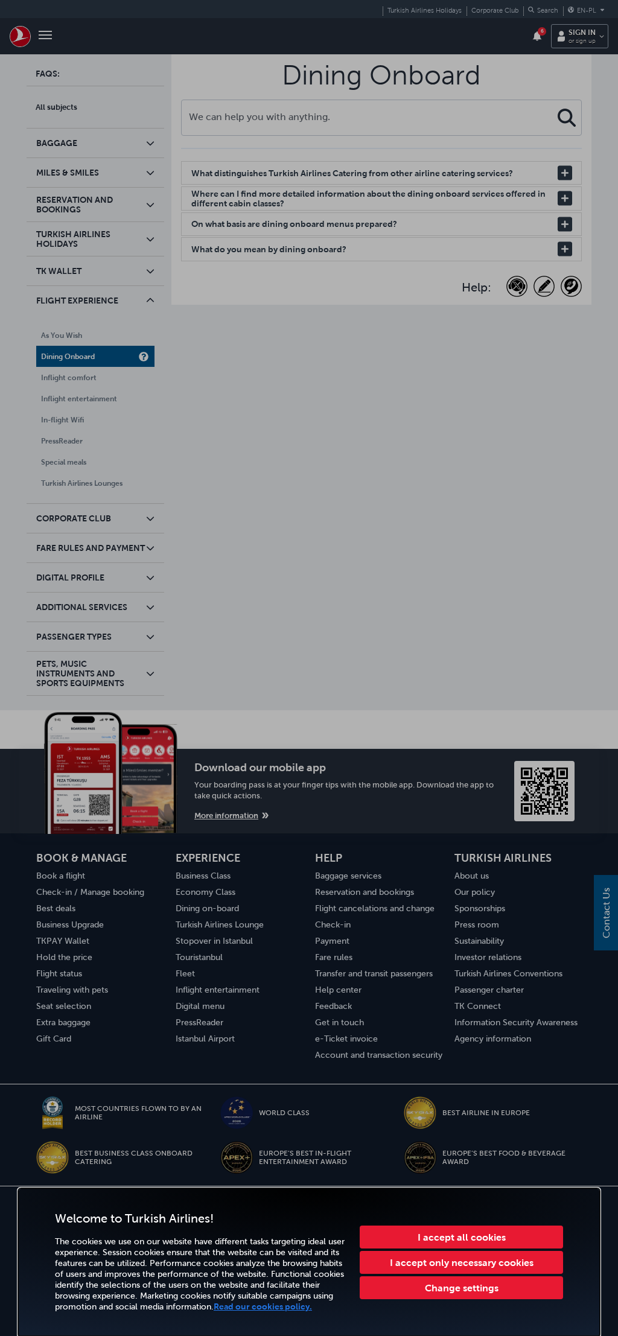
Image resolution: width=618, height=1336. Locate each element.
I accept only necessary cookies (462, 1262)
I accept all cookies (462, 1237)
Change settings (462, 1287)
